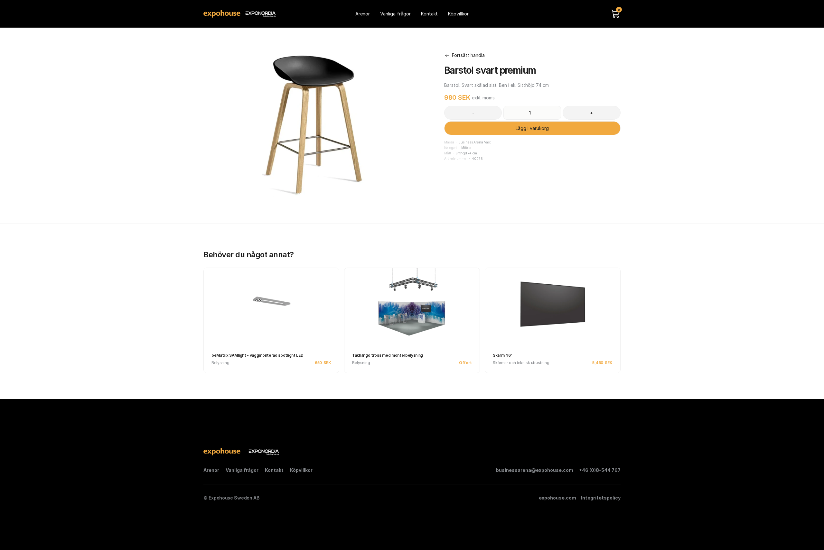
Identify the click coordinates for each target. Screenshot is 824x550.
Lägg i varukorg (532, 128)
